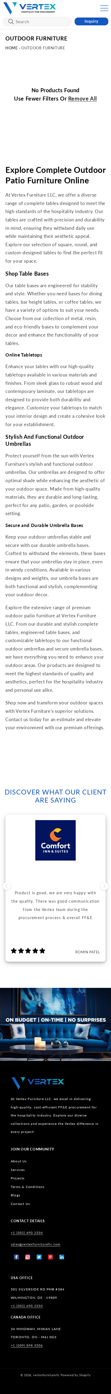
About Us (19, 1161)
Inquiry (91, 21)
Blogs (15, 1195)
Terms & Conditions (28, 1187)
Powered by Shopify (76, 1375)
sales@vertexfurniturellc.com (36, 1244)
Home (11, 48)
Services (18, 1170)
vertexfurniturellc (46, 1375)
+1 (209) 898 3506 (27, 1345)
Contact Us (20, 1204)
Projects (18, 1178)
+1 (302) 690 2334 (27, 1233)
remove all (82, 98)
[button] (104, 8)
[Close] (11, 22)
